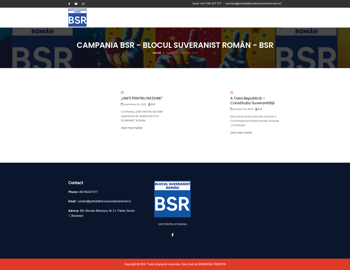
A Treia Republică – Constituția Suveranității (252, 101)
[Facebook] (69, 4)
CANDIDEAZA (208, 17)
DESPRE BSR (149, 17)
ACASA (131, 17)
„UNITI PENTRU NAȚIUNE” (142, 98)
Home (157, 53)
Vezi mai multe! (132, 128)
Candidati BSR (248, 17)
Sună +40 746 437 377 (207, 3)
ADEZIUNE (188, 17)
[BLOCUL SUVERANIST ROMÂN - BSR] (82, 17)
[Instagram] (83, 4)
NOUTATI (170, 17)
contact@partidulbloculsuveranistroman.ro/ (253, 3)
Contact (270, 17)
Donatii (228, 17)
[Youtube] (76, 4)
